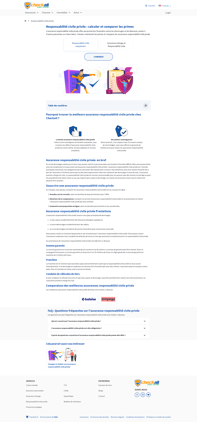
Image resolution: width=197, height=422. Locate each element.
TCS (65, 385)
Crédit (66, 390)
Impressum (84, 417)
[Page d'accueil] (25, 21)
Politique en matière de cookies (158, 417)
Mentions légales (117, 417)
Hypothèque (68, 396)
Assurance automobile (35, 390)
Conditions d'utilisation (135, 417)
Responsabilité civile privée (42, 21)
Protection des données (99, 417)
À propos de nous (105, 385)
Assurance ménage (33, 396)
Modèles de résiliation (72, 401)
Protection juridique (34, 407)
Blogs (100, 390)
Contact (101, 396)
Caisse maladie (32, 385)
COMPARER (99, 56)
